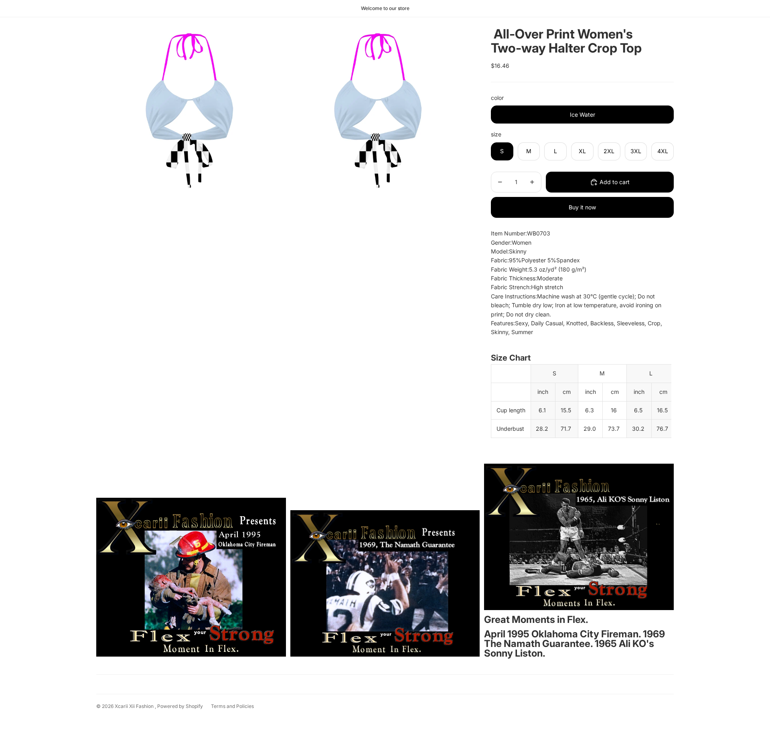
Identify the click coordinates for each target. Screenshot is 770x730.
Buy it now (582, 207)
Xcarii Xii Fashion (135, 706)
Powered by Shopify (180, 706)
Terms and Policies (232, 706)
